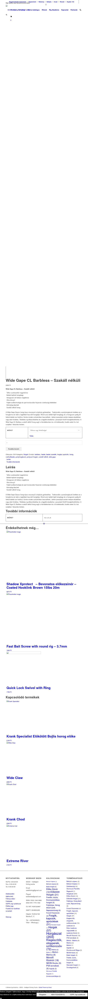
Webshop (41, 2)
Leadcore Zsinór (72, 933)
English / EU (70, 2)
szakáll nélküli (43, 457)
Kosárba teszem (13, 449)
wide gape (52, 457)
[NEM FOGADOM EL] (1, 998)
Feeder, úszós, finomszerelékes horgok (53, 900)
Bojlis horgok (51, 887)
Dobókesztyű (71, 886)
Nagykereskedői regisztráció (17, 2)
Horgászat (54, 935)
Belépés (49, 2)
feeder (43, 454)
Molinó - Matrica (52, 953)
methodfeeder (10, 457)
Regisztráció (32, 2)
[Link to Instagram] (80, 1)
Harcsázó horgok (72, 965)
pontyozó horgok (32, 457)
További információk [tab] (13, 462)
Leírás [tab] (9, 459)
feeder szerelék (51, 454)
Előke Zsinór (71, 896)
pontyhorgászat (21, 457)
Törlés (31, 436)
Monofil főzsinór (52, 959)
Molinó (49, 952)
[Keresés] (80, 10)
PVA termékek (52, 967)
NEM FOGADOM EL (58, 994)
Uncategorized (71, 967)
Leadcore (70, 926)
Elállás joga (9, 906)
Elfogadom (42, 994)
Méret (10, 430)
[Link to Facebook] (77, 1)
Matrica (55, 950)
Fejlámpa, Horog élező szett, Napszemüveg (53, 907)
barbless (37, 454)
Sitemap (8, 917)
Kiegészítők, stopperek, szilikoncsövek (55, 944)
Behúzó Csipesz (51, 881)
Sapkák (52, 968)
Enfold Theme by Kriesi (45, 987)
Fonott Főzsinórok (73, 908)
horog (71, 454)
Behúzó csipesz (52, 884)
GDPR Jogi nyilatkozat (13, 904)
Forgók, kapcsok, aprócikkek (52, 920)
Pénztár (62, 2)
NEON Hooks (53, 963)
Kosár (55, 2)
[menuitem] (17, 1)
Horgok (25, 454)
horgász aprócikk (63, 454)
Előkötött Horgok (53, 893)
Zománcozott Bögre (53, 976)
